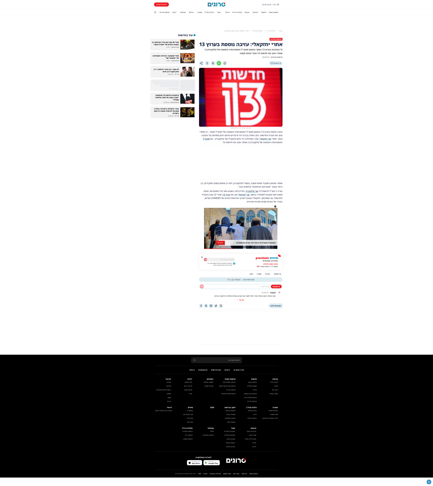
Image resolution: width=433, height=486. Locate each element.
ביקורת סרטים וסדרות (163, 390)
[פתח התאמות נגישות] (429, 482)
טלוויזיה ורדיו (237, 12)
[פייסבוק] (201, 306)
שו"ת (190, 394)
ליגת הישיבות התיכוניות (270, 418)
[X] (213, 63)
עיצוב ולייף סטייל (250, 439)
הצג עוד (241, 300)
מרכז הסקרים (239, 370)
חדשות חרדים (165, 12)
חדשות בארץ (252, 382)
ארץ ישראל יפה (188, 414)
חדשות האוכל (230, 443)
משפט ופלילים (252, 386)
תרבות (247, 12)
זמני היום (236, 474)
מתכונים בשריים (229, 431)
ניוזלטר (192, 370)
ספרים (169, 382)
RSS (199, 474)
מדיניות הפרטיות (215, 474)
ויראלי (227, 12)
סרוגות (255, 12)
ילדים (254, 447)
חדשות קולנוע (188, 439)
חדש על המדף (251, 431)
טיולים (191, 12)
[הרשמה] (205, 259)
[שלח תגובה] (202, 286)
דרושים (227, 370)
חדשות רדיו (189, 435)
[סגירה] (202, 257)
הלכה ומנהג (188, 382)
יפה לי (254, 443)
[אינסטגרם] (211, 306)
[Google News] (221, 306)
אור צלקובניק (252, 191)
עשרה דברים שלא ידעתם (163, 410)
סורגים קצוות (209, 386)
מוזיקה (168, 386)
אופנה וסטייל (273, 394)
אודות (205, 474)
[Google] (224, 63)
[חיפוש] (155, 12)
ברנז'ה (255, 390)
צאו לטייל (190, 418)
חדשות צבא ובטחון (250, 394)
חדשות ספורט (273, 410)
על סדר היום (188, 386)
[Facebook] (207, 63)
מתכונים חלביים (229, 435)
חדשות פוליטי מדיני (250, 397)
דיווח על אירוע (161, 4)
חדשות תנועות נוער (229, 382)
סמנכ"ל (206, 138)
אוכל (219, 12)
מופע (169, 397)
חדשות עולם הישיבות (228, 394)
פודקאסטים (202, 370)
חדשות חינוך (231, 422)
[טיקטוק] (216, 306)
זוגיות (276, 386)
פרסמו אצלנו (253, 474)
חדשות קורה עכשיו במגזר (227, 386)
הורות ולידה (274, 382)
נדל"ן (255, 414)
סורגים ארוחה (230, 447)
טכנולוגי (183, 12)
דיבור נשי (275, 390)
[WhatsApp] (219, 63)
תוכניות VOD (216, 370)
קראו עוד (220, 243)
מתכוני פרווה (231, 439)
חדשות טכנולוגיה (208, 435)
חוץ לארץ (190, 422)
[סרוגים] (236, 460)
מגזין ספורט (274, 414)
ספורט (199, 12)
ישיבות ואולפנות (230, 418)
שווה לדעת (252, 435)
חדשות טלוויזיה (187, 431)
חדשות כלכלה (252, 418)
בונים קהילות (252, 410)
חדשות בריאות (230, 410)
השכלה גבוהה (230, 414)
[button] (275, 206)
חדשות (263, 12)
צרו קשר (244, 474)
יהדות (174, 12)
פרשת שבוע (188, 390)
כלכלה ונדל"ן (209, 12)
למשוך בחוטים (208, 382)
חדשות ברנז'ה (231, 390)
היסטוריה (190, 410)
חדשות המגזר (273, 12)
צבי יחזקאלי (265, 138)
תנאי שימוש (227, 474)
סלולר (212, 431)
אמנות (169, 394)
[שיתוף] (201, 63)
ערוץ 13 (226, 194)
